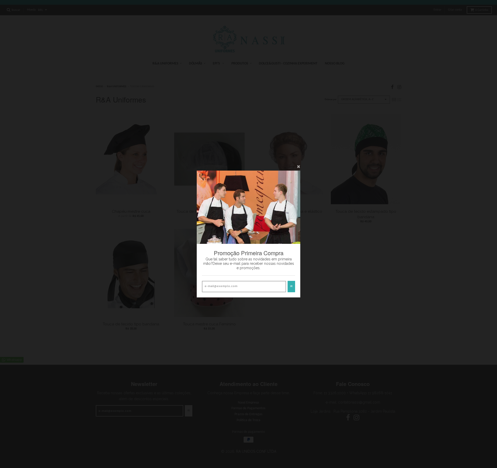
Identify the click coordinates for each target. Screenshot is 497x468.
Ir (291, 286)
